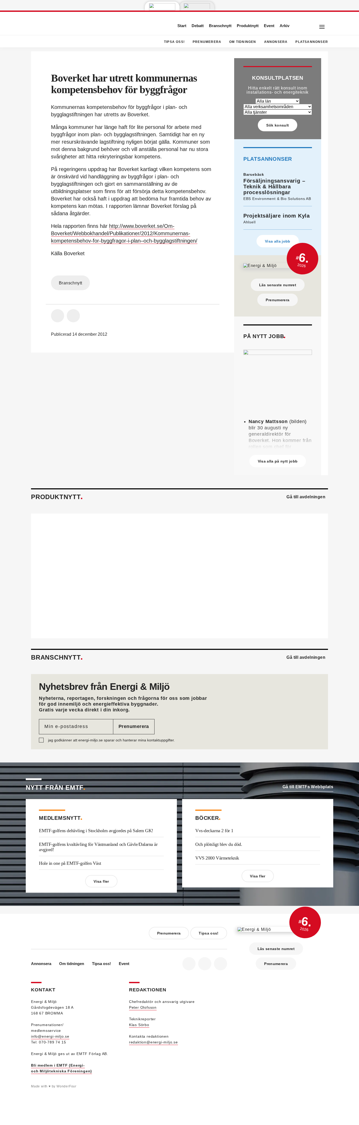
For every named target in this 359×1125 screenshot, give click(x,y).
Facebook (189, 963)
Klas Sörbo (139, 1025)
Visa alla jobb (277, 241)
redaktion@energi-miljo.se (153, 1042)
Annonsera (276, 42)
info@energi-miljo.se (50, 1036)
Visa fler (101, 881)
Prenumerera (207, 42)
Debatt (198, 25)
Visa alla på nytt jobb (278, 461)
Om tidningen (242, 42)
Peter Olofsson (143, 1007)
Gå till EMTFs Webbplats (308, 787)
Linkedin (204, 963)
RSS (220, 963)
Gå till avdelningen (305, 497)
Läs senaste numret (277, 285)
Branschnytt (220, 25)
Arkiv (284, 25)
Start (181, 25)
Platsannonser (311, 42)
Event (269, 25)
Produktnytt (248, 25)
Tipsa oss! (174, 42)
